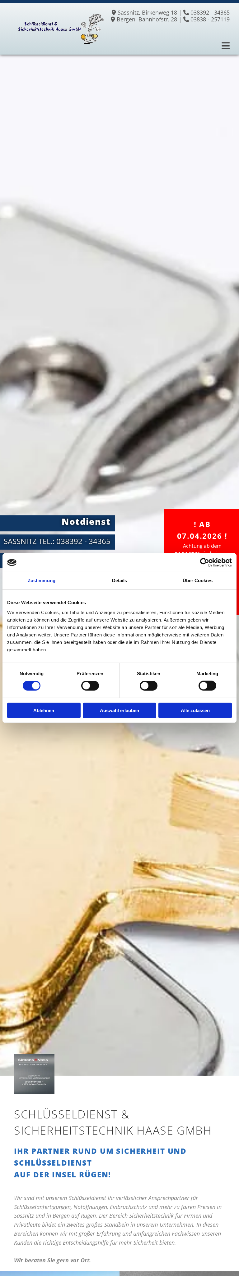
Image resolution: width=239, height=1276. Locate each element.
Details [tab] (119, 580)
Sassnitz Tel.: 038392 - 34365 (57, 541)
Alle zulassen (195, 710)
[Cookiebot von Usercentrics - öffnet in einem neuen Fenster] (204, 562)
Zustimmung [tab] (41, 580)
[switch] (90, 686)
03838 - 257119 (210, 19)
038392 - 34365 (210, 12)
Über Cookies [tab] (198, 580)
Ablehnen (43, 710)
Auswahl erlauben (119, 710)
